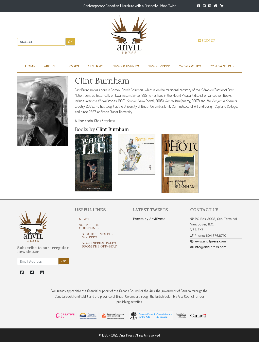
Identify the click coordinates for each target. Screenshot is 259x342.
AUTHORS (96, 66)
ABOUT (50, 66)
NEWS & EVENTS (126, 66)
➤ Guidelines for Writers (98, 235)
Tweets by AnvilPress (149, 219)
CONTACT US (220, 66)
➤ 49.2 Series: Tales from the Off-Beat (99, 244)
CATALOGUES (190, 66)
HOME (30, 66)
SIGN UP (208, 40)
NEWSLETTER (159, 66)
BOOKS (73, 66)
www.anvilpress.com (210, 241)
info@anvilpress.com (210, 247)
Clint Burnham (112, 129)
